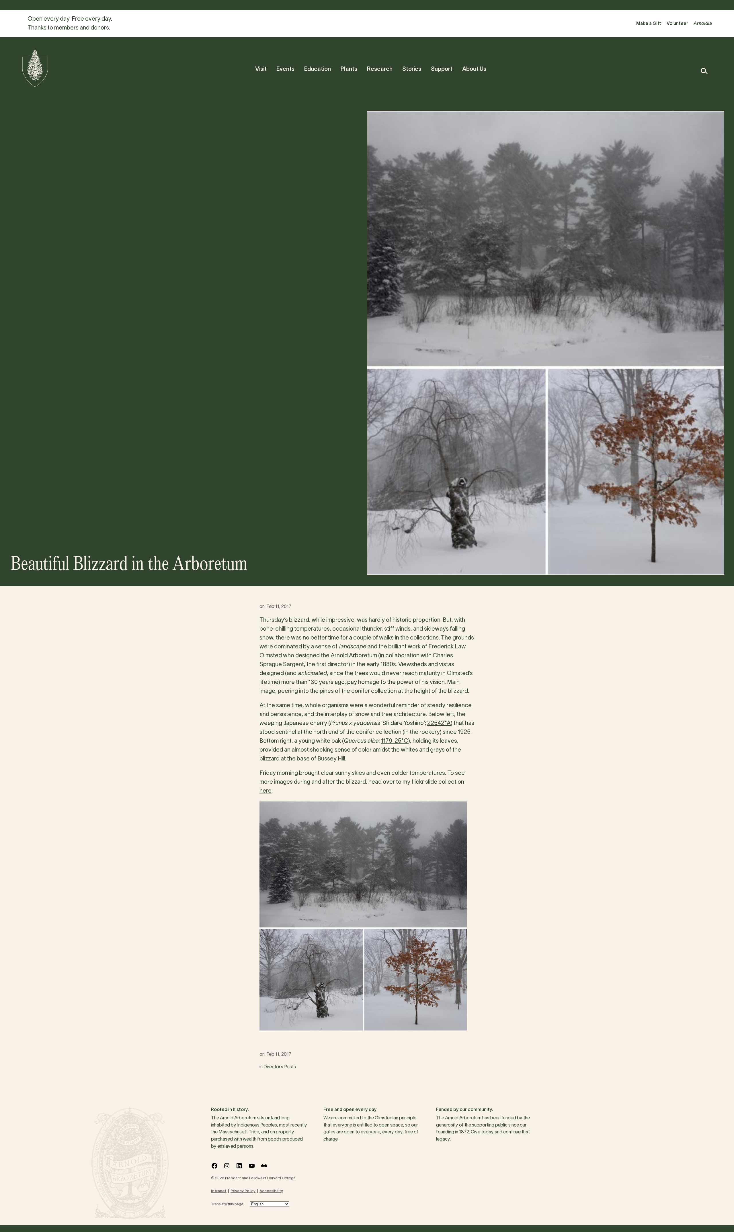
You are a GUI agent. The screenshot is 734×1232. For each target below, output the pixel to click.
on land (272, 1118)
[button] (704, 71)
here (265, 791)
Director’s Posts (279, 1067)
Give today (482, 1132)
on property (282, 1132)
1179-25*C (394, 741)
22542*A (439, 723)
